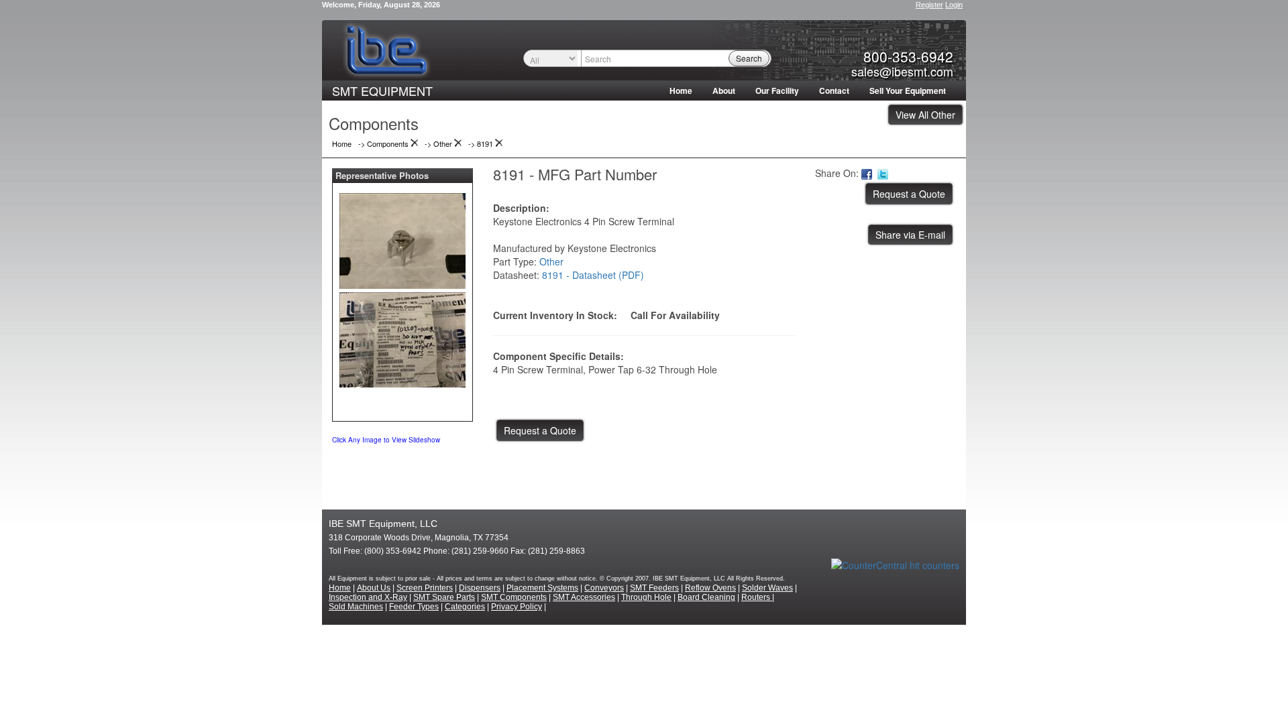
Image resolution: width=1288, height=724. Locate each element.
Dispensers (479, 588)
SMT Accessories (584, 597)
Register (929, 5)
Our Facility (777, 90)
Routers (756, 597)
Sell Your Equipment (907, 90)
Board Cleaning (706, 597)
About (723, 90)
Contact (834, 90)
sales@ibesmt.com (902, 71)
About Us (373, 588)
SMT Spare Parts (444, 597)
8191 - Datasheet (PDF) (593, 275)
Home (680, 90)
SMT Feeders (654, 588)
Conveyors (604, 588)
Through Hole (646, 597)
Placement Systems (542, 588)
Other (551, 261)
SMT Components (514, 597)
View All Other (925, 114)
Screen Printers (424, 588)
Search (749, 58)
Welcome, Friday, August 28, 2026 (381, 5)
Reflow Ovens (710, 588)
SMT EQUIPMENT (382, 90)
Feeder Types (414, 606)
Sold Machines (356, 606)
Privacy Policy (516, 606)
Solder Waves (767, 588)
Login (954, 5)
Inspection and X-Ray (368, 597)
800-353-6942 (908, 56)
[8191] (402, 238)
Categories (465, 606)
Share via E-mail (910, 234)
